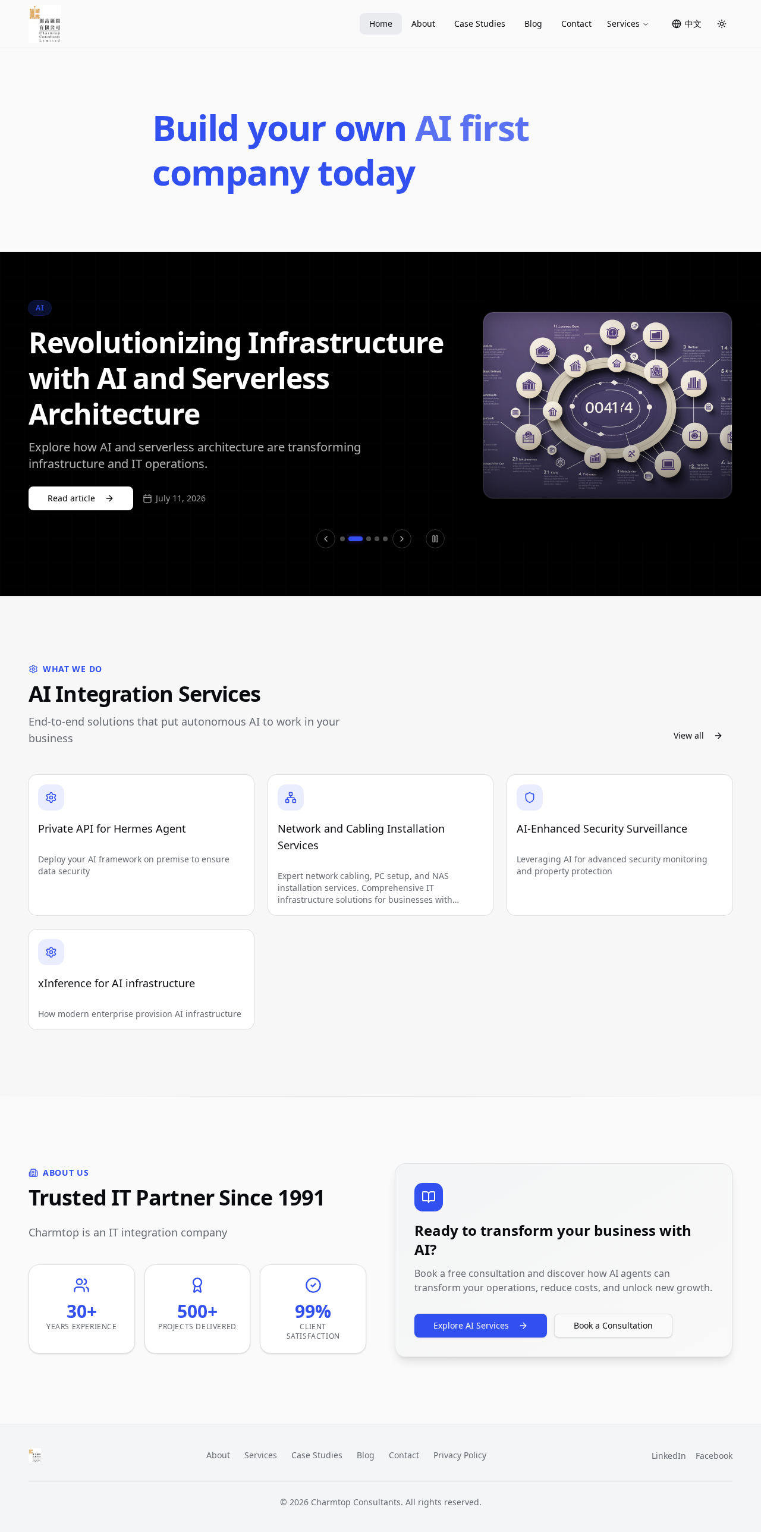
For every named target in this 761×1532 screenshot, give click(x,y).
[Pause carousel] (435, 538)
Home (380, 23)
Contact (576, 23)
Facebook (714, 1455)
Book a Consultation (613, 1325)
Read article (71, 498)
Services (623, 23)
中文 (693, 23)
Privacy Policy (459, 1455)
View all (689, 735)
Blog (533, 23)
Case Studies (479, 23)
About (423, 23)
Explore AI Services (471, 1325)
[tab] (342, 538)
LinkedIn (669, 1455)
